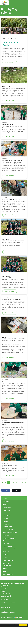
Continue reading (9, 62)
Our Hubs (5, 558)
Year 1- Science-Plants (9, 38)
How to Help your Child (9, 549)
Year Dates (6, 524)
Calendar (5, 521)
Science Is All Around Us (10, 382)
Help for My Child (7, 546)
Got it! (23, 625)
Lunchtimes (6, 551)
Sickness (5, 568)
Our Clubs (5, 554)
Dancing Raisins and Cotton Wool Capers (13, 423)
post (17, 490)
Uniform (5, 571)
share (6, 490)
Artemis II (5, 337)
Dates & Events (7, 519)
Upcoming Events (7, 526)
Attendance (6, 501)
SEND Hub (6, 563)
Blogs (4, 504)
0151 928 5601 (4, 599)
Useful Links (6, 543)
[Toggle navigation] (25, 3)
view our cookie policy (8, 625)
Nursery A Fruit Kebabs (10, 465)
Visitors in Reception (9, 87)
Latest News (6, 510)
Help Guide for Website (9, 538)
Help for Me (6, 535)
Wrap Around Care (8, 574)
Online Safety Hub (8, 560)
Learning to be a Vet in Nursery (12, 160)
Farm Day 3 (6, 239)
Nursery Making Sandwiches (11, 299)
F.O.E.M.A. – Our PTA (8, 529)
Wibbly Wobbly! (7, 124)
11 (22, 482)
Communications (7, 507)
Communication (7, 541)
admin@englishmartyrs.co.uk (8, 602)
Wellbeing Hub (7, 565)
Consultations (6, 515)
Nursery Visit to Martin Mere (11, 200)
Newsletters (6, 513)
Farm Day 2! (6, 276)
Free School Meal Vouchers (10, 532)
